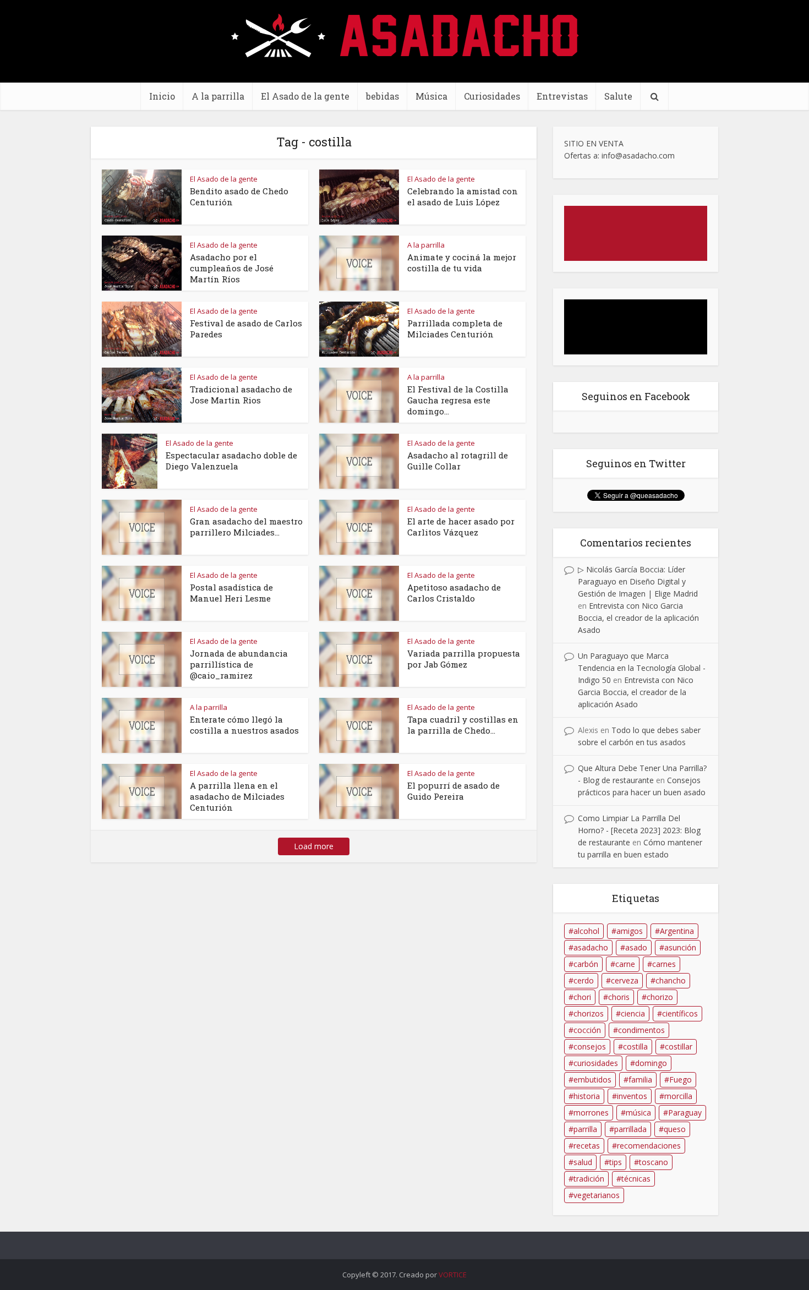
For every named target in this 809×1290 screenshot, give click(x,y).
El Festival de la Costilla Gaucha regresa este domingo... (458, 400)
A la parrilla (218, 96)
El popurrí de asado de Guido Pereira (453, 791)
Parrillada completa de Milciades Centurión (454, 329)
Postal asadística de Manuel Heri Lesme (231, 593)
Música (431, 96)
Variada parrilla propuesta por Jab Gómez (463, 659)
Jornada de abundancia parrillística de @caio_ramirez (239, 664)
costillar (678, 1046)
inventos (632, 1096)
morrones (591, 1112)
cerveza (624, 980)
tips (615, 1162)
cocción (587, 1030)
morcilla (678, 1096)
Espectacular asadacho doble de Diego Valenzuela (231, 461)
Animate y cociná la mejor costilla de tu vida (461, 263)
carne (625, 964)
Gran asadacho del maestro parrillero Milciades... (246, 527)
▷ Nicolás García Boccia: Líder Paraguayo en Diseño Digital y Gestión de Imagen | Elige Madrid (638, 581)
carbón (585, 964)
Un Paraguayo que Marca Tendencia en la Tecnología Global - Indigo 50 (642, 668)
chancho (670, 980)
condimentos (641, 1030)
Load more (314, 846)
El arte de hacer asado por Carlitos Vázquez (461, 527)
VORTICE (453, 1275)
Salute (618, 96)
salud (582, 1162)
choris (619, 997)
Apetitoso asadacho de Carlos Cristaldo (454, 593)
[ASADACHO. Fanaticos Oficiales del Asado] (405, 34)
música (638, 1112)
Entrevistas (562, 96)
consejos (589, 1046)
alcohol (586, 931)
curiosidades (595, 1063)
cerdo (583, 980)
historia (586, 1096)
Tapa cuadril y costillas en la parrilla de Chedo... (462, 725)
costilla (635, 1046)
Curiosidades (492, 96)
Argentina (677, 931)
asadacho (590, 947)
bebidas (382, 96)
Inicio (162, 96)
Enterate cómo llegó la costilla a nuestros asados (244, 725)
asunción (680, 947)
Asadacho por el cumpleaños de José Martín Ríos (232, 268)
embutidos (592, 1079)
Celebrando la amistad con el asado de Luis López (462, 196)
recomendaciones (649, 1145)
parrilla (585, 1129)
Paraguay (685, 1112)
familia (640, 1079)
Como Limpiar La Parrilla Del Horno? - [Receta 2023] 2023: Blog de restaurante (639, 830)
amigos (629, 931)
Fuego (680, 1079)
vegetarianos (596, 1195)
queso (675, 1129)
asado (636, 947)
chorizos (588, 1013)
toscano (653, 1162)
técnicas (636, 1178)
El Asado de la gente (305, 96)
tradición (588, 1178)
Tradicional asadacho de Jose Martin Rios (241, 395)
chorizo (660, 997)
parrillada (630, 1129)
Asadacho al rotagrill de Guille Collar (457, 461)
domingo (651, 1063)
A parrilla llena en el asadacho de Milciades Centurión (237, 796)
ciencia (633, 1013)
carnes (664, 964)
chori (582, 997)
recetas (586, 1145)
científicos (680, 1013)
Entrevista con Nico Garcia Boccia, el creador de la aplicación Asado (638, 617)
